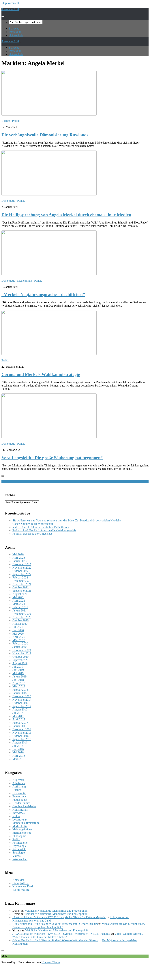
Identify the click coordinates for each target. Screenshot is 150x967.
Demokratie (8, 200)
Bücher (5, 120)
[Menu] (2, 16)
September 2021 (21, 590)
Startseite (14, 28)
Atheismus (18, 783)
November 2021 (21, 584)
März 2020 (18, 640)
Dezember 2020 (21, 613)
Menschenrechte (21, 832)
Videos (16, 855)
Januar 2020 (19, 646)
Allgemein (18, 779)
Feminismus (19, 796)
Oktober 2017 (20, 702)
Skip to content (10, 3)
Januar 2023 (19, 561)
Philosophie (19, 836)
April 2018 (18, 683)
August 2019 (19, 663)
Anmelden (18, 879)
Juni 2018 (18, 679)
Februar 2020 (20, 643)
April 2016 (18, 755)
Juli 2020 (17, 627)
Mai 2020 (18, 633)
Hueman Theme (51, 962)
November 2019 (21, 653)
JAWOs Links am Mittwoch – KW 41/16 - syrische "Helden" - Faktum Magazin (59, 917)
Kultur (16, 816)
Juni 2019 (18, 669)
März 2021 (18, 603)
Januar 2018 (19, 693)
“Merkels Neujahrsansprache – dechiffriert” (43, 294)
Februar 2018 (20, 689)
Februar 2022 (20, 577)
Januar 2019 (19, 676)
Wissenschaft (19, 859)
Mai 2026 (18, 554)
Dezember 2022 (21, 564)
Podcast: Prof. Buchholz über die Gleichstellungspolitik (44, 530)
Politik (16, 120)
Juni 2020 (18, 630)
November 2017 (21, 699)
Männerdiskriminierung (26, 822)
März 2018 (18, 686)
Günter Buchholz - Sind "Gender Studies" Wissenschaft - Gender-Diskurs (55, 923)
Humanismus (20, 809)
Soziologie (18, 852)
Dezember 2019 (21, 650)
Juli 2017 (17, 712)
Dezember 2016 (21, 729)
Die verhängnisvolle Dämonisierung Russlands (44, 134)
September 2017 (21, 706)
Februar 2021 (20, 607)
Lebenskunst (19, 819)
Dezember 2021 (21, 580)
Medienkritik (24, 280)
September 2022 (21, 574)
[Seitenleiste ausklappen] (2, 476)
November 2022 (21, 567)
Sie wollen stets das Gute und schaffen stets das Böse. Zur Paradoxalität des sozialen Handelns (66, 520)
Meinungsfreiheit (22, 829)
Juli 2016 (17, 745)
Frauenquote (19, 799)
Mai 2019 (18, 673)
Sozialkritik (19, 849)
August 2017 (19, 709)
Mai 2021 (18, 597)
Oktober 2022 (20, 570)
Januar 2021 (19, 610)
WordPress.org (20, 889)
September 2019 (21, 660)
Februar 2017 (20, 722)
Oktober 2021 (20, 587)
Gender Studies (21, 803)
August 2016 (19, 742)
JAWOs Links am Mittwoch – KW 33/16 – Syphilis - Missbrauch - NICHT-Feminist (61, 933)
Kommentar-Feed (22, 886)
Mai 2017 (18, 716)
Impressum (15, 31)
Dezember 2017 (21, 696)
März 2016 (18, 759)
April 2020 (18, 636)
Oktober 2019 (20, 656)
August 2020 (19, 623)
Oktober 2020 (20, 620)
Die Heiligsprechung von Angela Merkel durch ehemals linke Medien (66, 214)
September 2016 (21, 739)
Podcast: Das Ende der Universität (32, 533)
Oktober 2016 (20, 735)
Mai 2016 (18, 752)
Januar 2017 (19, 726)
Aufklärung (19, 786)
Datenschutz (16, 35)
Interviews (18, 812)
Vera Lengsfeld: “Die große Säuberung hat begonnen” (52, 457)
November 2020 (21, 617)
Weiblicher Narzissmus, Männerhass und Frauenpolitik (55, 910)
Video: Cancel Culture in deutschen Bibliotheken (40, 527)
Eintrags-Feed (20, 883)
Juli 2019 (17, 666)
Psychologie (19, 845)
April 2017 (18, 719)
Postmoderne (19, 842)
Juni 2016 (18, 749)
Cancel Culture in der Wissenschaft (32, 523)
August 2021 (19, 594)
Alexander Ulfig (10, 9)
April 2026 (18, 557)
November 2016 (21, 732)
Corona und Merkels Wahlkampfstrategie (40, 374)
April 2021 (18, 600)
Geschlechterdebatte (24, 806)
